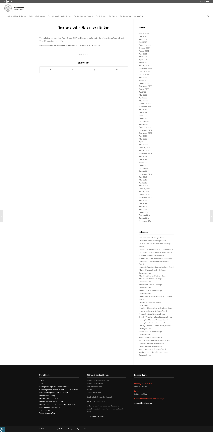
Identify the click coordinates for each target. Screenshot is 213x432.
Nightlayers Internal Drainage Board (153, 311)
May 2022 (143, 95)
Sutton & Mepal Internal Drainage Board (154, 340)
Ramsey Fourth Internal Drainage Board (154, 323)
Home (201, 1)
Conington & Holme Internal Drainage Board (156, 249)
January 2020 (144, 150)
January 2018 (144, 191)
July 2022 (142, 92)
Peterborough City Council (49, 407)
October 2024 (144, 48)
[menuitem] (15, 16)
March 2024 (143, 62)
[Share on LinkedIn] (95, 70)
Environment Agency (47, 395)
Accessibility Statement (143, 403)
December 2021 (145, 104)
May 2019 (143, 159)
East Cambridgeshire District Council (53, 392)
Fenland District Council (48, 398)
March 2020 (143, 145)
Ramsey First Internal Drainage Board (153, 320)
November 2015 (145, 221)
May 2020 (143, 139)
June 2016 (143, 209)
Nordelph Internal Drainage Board (152, 314)
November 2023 (145, 68)
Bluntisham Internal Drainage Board (152, 241)
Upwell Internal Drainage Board (151, 346)
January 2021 (144, 124)
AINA (41, 381)
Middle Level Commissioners (150, 302)
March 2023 (143, 83)
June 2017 (143, 200)
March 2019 (143, 165)
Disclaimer (64, 429)
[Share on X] (73, 70)
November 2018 (145, 174)
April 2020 (143, 142)
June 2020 (143, 136)
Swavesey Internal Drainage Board (152, 343)
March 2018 (143, 186)
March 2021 (143, 118)
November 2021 (145, 106)
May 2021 (143, 112)
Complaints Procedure (95, 416)
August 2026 (144, 33)
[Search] (207, 16)
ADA (41, 384)
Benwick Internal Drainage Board (151, 238)
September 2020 (145, 133)
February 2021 (144, 121)
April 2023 (143, 80)
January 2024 (144, 65)
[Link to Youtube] (11, 1)
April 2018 (143, 183)
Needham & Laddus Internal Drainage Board (155, 308)
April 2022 (143, 98)
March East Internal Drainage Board (152, 276)
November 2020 (145, 130)
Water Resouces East (47, 413)
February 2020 (144, 148)
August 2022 (144, 89)
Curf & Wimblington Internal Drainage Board (156, 252)
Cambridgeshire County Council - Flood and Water (58, 389)
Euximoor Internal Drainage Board (152, 255)
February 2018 (144, 189)
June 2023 (143, 77)
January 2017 (144, 206)
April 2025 (143, 42)
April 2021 (143, 115)
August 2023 (144, 74)
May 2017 (143, 203)
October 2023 (144, 71)
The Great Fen (44, 410)
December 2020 (145, 127)
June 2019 (143, 156)
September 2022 (145, 86)
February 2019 (144, 168)
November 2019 (145, 153)
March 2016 (143, 212)
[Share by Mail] (117, 70)
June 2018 (143, 177)
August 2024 (144, 51)
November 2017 (145, 197)
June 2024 (143, 54)
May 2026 (143, 36)
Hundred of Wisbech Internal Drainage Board (156, 267)
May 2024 (143, 57)
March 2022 (143, 101)
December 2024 (145, 45)
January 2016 (144, 218)
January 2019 (144, 171)
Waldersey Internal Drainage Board (152, 349)
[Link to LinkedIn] (8, 1)
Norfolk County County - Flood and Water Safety (58, 404)
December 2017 (145, 194)
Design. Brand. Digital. (74, 429)
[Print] (14, 8)
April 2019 (143, 162)
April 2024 (143, 60)
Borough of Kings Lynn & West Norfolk (54, 386)
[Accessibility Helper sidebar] (2, 429)
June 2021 (143, 109)
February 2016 (144, 215)
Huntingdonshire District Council (51, 401)
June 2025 (143, 39)
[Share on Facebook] (50, 70)
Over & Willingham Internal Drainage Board (155, 317)
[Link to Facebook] (4, 1)
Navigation (143, 305)
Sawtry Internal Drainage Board (151, 337)
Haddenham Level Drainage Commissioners (155, 258)
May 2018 (143, 180)
